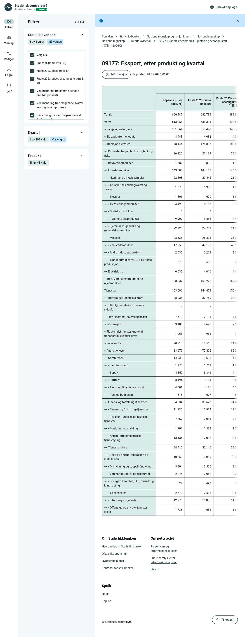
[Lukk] (238, 21)
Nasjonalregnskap (208, 36)
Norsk (105, 594)
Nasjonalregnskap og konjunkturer (168, 36)
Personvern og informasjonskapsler (164, 549)
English (106, 601)
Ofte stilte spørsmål (114, 553)
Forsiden (107, 36)
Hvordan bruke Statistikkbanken (122, 546)
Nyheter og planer (113, 561)
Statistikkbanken (129, 36)
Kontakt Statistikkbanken (118, 568)
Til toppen (227, 619)
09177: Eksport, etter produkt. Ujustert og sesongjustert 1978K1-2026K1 (165, 43)
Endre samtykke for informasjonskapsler (164, 560)
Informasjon (119, 74)
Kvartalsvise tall (141, 41)
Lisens (155, 569)
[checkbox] (56, 55)
